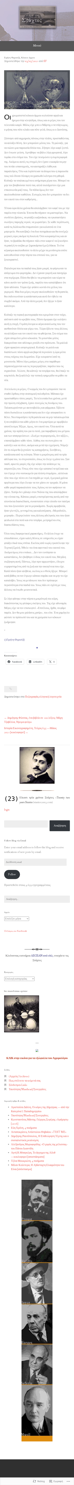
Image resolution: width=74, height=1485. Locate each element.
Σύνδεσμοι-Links (18, 1085)
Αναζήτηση (60, 826)
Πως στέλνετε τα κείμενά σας (25, 1081)
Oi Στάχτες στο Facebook (15, 931)
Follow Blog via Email (15, 840)
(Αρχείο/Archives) (19, 1076)
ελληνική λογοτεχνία (50, 697)
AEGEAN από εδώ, (42, 956)
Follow (12, 874)
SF (45, 61)
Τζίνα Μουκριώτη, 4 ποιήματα (27, 1161)
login (6, 810)
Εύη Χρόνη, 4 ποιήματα (24, 1128)
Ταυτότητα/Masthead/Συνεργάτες (27, 1089)
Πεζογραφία (31, 697)
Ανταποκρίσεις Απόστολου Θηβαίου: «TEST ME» (38, 1132)
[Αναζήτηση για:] (37, 899)
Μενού (37, 46)
